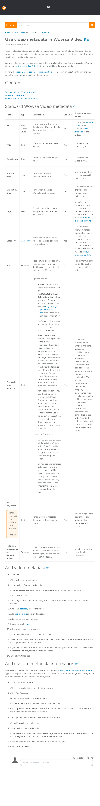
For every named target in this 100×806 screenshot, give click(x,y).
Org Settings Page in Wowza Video (47, 309)
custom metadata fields (26, 66)
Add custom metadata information (21, 98)
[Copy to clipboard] (74, 106)
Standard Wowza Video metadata (20, 92)
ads (28, 624)
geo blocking (20, 614)
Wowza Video (20, 33)
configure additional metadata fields (76, 670)
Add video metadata (14, 95)
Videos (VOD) (43, 33)
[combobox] (53, 25)
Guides (31, 33)
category (24, 609)
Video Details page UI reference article (34, 72)
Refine (9, 25)
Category (25, 241)
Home (7, 33)
